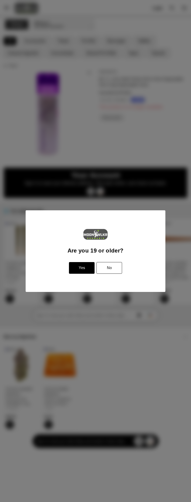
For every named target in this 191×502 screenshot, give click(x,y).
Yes (82, 268)
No (109, 268)
